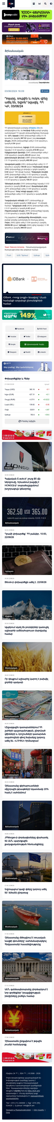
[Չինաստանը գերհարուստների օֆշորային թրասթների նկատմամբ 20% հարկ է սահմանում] (27, 764)
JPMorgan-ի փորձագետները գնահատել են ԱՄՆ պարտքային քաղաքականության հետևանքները (26, 841)
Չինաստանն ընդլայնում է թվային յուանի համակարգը (23, 1043)
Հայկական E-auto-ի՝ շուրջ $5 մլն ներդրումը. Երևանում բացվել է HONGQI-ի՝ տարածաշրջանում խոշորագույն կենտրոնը (22, 483)
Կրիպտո (9, 571)
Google (12, 344)
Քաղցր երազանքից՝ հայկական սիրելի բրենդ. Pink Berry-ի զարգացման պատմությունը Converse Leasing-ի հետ (25, 300)
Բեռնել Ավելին (28, 421)
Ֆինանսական (14, 51)
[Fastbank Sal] (27, 238)
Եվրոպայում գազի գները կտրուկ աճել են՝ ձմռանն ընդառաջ (26, 891)
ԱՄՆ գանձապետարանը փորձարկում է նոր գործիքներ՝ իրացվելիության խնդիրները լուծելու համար (26, 992)
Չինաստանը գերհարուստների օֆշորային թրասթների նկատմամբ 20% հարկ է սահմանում (27, 789)
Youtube (13, 337)
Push (9, 255)
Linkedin (42, 352)
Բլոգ (8, 1112)
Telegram (12, 352)
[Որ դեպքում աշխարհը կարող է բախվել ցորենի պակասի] (27, 657)
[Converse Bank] (27, 366)
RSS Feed (43, 329)
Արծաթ (37, 255)
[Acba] (27, 315)
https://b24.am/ (34, 1091)
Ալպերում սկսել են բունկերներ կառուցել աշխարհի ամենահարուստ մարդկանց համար (27, 630)
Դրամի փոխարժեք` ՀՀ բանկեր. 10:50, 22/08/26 (26, 536)
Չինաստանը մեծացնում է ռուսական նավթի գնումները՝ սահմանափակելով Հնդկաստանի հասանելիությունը (25, 941)
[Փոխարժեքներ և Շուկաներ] (39, 4)
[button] (8, 294)
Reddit (27, 352)
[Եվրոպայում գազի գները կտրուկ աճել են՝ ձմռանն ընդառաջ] (27, 867)
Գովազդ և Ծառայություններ (18, 1110)
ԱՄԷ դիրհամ (22, 255)
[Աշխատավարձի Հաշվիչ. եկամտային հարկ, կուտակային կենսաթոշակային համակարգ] (34, 4)
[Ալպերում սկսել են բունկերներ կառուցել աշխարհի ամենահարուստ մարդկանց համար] (27, 605)
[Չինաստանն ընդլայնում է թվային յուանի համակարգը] (27, 1019)
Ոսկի (7, 410)
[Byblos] (27, 27)
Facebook (20, 329)
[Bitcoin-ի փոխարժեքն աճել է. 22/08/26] (27, 560)
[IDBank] (27, 39)
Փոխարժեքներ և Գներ (17, 378)
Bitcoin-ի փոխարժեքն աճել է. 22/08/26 (25, 582)
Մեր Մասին (39, 1110)
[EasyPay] (27, 15)
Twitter (27, 337)
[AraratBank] (27, 118)
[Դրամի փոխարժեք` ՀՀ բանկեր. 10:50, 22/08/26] (27, 512)
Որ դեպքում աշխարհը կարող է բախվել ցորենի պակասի (26, 681)
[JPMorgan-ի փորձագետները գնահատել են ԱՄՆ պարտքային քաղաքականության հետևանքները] (27, 815)
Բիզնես (8, 468)
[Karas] (27, 435)
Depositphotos (44, 83)
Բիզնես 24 (34, 128)
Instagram (42, 337)
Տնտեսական (11, 668)
